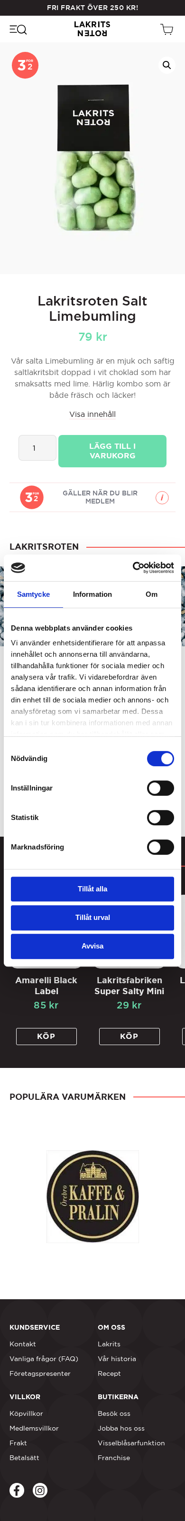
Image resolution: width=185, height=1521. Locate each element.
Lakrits (109, 1344)
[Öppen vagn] (168, 29)
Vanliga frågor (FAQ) (43, 1358)
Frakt (18, 1443)
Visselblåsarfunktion (131, 1443)
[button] (167, 65)
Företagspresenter (40, 1373)
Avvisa (92, 946)
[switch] (160, 788)
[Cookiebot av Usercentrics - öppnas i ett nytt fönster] (133, 568)
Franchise (114, 1457)
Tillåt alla (92, 889)
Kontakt (22, 1344)
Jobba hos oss (121, 1428)
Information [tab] (92, 594)
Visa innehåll (92, 414)
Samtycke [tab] (33, 594)
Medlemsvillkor (34, 1428)
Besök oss (114, 1413)
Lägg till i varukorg (112, 451)
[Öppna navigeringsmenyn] (17, 29)
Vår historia (117, 1358)
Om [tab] (151, 594)
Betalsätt (24, 1457)
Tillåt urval (92, 917)
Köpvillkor (26, 1413)
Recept (109, 1373)
